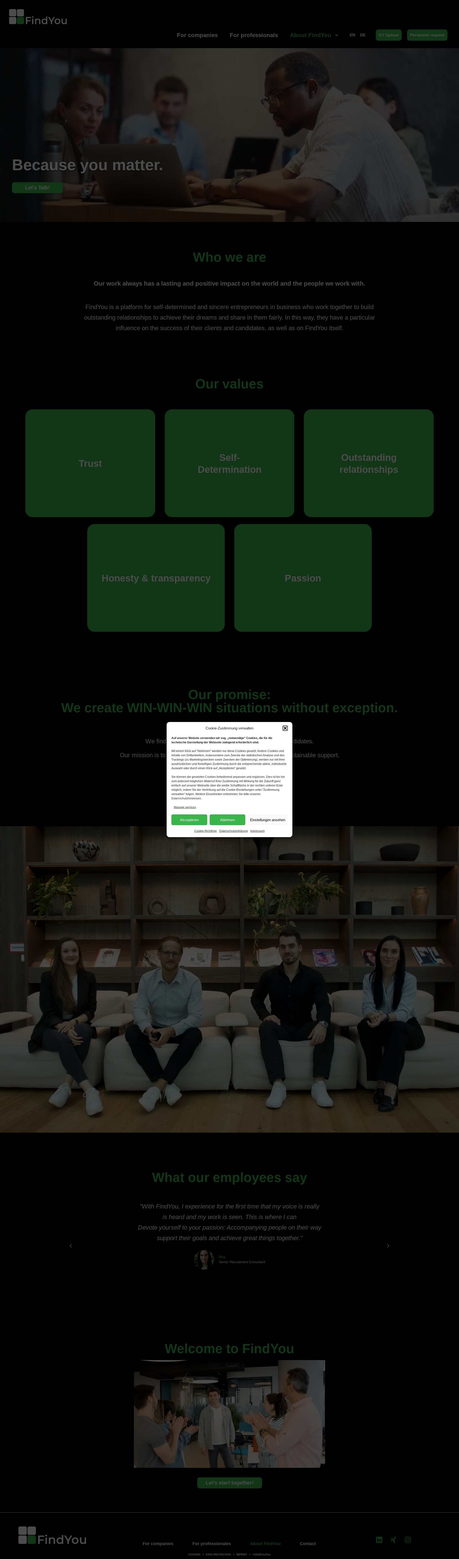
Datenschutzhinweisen (186, 798)
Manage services (185, 807)
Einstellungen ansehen (267, 820)
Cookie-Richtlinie (205, 830)
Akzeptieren (189, 820)
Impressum (257, 830)
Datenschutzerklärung (233, 830)
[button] (285, 728)
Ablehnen (227, 820)
